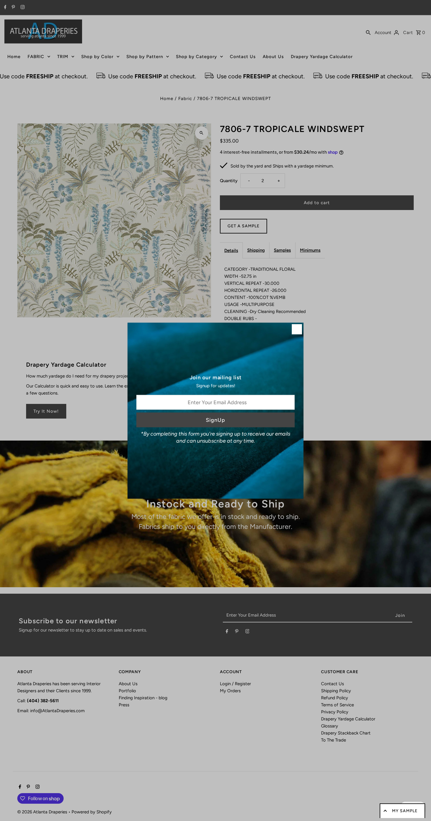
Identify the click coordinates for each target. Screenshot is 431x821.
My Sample (405, 810)
